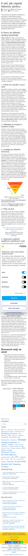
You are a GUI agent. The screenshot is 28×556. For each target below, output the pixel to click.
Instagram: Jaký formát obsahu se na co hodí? (13, 492)
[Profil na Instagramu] (9, 542)
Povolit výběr (14, 303)
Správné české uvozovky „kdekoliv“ (11, 477)
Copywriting (10, 461)
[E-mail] (14, 408)
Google (3, 461)
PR (18, 442)
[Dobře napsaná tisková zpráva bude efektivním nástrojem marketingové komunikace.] (14, 229)
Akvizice (19, 437)
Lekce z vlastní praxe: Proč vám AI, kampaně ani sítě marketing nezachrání (13, 501)
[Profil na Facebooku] (14, 405)
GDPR (23, 448)
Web (9, 435)
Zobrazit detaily (19, 293)
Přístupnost (10, 429)
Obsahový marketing (9, 442)
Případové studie (19, 431)
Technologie (4, 437)
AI (5, 429)
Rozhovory (4, 435)
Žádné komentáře (14, 11)
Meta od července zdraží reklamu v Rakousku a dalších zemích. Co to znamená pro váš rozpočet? (13, 514)
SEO (2, 429)
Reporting (14, 435)
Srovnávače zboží (19, 444)
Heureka (7, 459)
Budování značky (6, 450)
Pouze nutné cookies (14, 308)
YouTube (3, 448)
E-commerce (20, 461)
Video (8, 448)
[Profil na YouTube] (18, 542)
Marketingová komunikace (9, 433)
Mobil (2, 459)
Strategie (22, 439)
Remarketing (4, 446)
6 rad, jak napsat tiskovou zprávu (10, 487)
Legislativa (4, 444)
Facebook (4, 466)
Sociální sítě (6, 464)
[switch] (24, 277)
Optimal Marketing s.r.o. (18, 554)
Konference (13, 440)
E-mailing (11, 446)
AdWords (11, 444)
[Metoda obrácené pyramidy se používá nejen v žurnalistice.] (14, 188)
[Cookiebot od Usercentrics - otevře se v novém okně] (19, 246)
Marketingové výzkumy (8, 452)
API (14, 459)
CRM (11, 459)
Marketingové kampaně (7, 431)
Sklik (12, 457)
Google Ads (12, 437)
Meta (20, 433)
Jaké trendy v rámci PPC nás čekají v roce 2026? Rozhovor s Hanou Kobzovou (12, 520)
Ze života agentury (8, 454)
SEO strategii (23, 58)
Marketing (17, 464)
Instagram (20, 435)
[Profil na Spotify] (21, 542)
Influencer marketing (15, 448)
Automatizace (20, 459)
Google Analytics (5, 457)
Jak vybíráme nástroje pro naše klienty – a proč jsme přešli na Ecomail (12, 507)
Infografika (23, 457)
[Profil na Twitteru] (17, 405)
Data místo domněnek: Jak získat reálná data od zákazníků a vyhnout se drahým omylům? (13, 527)
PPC (17, 457)
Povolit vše (14, 298)
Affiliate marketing (19, 446)
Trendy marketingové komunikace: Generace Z (14, 472)
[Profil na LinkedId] (20, 405)
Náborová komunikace (19, 429)
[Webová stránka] (23, 405)
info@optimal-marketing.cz (12, 550)
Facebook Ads (5, 440)
